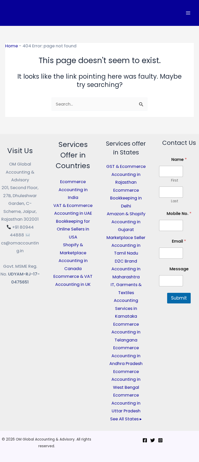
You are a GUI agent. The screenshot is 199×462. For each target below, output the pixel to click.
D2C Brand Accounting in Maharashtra (125, 269)
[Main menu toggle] (188, 13)
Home (11, 46)
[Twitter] (152, 440)
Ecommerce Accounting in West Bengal (125, 379)
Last (174, 201)
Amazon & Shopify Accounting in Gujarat (126, 222)
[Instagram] (160, 440)
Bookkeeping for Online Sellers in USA (73, 229)
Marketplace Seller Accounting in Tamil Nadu (125, 245)
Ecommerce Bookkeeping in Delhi (126, 198)
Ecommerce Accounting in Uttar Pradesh (125, 403)
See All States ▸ (126, 419)
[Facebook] (145, 440)
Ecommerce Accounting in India (73, 189)
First (174, 180)
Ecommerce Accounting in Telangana (125, 332)
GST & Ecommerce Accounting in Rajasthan (126, 174)
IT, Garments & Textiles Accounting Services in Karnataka (126, 300)
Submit (179, 298)
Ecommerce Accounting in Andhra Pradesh (126, 356)
